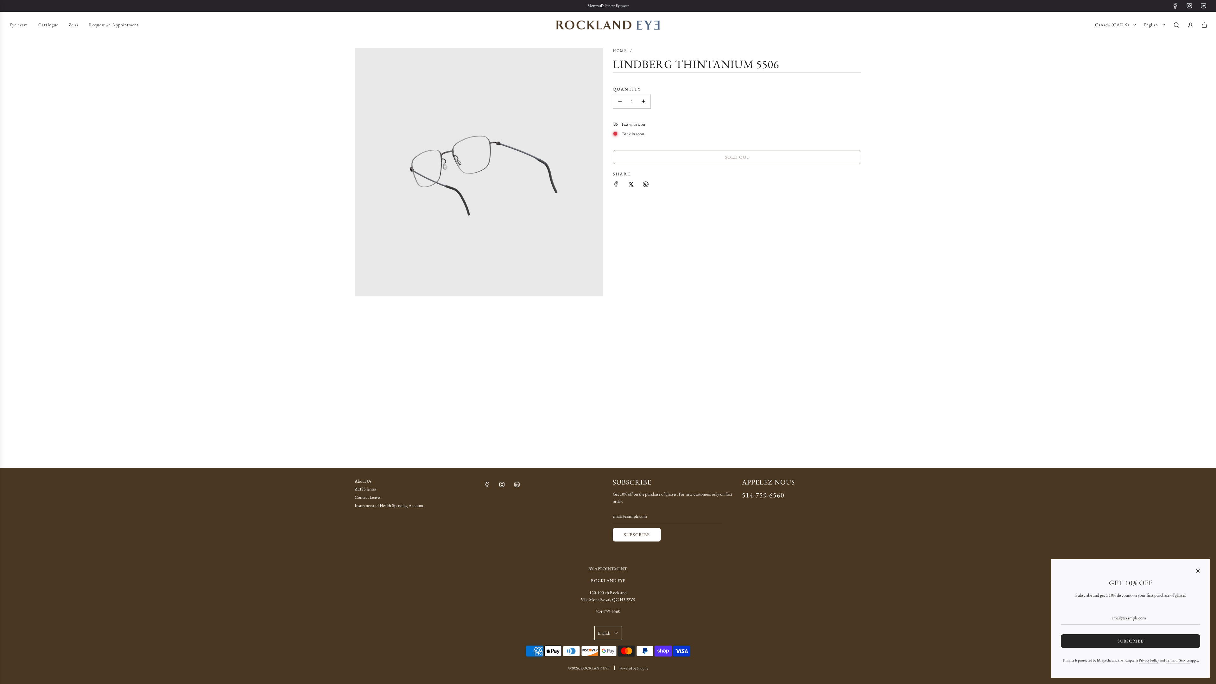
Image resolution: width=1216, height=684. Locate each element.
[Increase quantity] (643, 101)
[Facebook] (1175, 6)
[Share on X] (631, 184)
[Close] (1198, 571)
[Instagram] (1189, 6)
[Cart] (1204, 25)
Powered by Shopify (633, 668)
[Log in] (1190, 25)
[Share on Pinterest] (646, 184)
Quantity (627, 89)
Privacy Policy (1149, 660)
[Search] (1176, 25)
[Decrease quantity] (620, 101)
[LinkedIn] (1203, 6)
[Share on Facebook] (616, 184)
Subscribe (637, 534)
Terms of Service (1178, 660)
